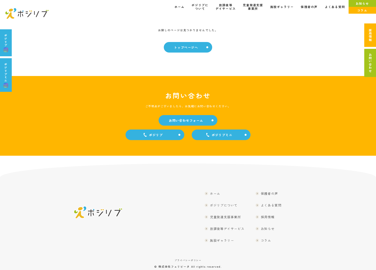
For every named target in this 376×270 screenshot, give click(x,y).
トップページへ (186, 47)
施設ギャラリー (282, 7)
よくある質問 (335, 7)
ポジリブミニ (5, 72)
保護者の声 (309, 7)
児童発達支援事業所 (253, 6)
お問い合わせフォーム (186, 120)
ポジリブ (5, 40)
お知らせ (362, 3)
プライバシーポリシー (188, 260)
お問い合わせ (370, 63)
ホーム (179, 7)
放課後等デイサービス (226, 6)
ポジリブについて (200, 6)
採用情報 (370, 35)
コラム (362, 10)
